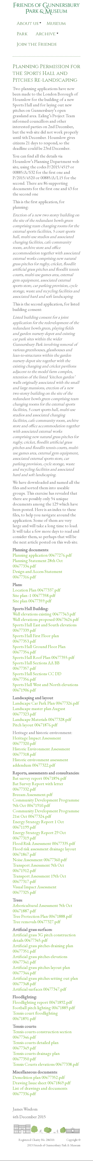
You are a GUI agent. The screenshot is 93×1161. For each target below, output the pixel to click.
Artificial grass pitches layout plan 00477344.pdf (41, 970)
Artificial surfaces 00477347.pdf (39, 989)
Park (22, 34)
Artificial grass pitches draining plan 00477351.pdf (43, 948)
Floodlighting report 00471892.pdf (42, 1002)
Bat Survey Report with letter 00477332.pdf (38, 786)
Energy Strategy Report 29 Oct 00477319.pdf (39, 835)
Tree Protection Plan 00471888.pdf (42, 916)
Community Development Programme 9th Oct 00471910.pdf (46, 802)
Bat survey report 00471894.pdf (39, 778)
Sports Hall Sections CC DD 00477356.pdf (37, 676)
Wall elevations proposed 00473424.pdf (46, 619)
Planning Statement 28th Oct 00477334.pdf (38, 563)
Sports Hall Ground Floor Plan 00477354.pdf (39, 649)
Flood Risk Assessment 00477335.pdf (44, 843)
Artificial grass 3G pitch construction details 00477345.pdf (44, 937)
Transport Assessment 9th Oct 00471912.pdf (38, 867)
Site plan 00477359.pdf (32, 601)
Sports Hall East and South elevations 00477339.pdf (45, 627)
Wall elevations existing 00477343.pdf (44, 614)
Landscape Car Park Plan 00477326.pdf (46, 703)
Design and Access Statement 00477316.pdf (37, 574)
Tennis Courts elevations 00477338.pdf (46, 1064)
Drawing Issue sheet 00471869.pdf (42, 1083)
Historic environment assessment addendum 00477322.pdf (40, 762)
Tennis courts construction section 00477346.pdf (42, 1034)
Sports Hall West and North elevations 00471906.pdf (45, 687)
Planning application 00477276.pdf (42, 555)
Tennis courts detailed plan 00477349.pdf (35, 1045)
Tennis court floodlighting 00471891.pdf (35, 1015)
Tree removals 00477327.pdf (36, 922)
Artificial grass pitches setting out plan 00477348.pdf (45, 981)
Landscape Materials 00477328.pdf (42, 719)
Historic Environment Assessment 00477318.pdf (41, 751)
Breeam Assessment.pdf (33, 794)
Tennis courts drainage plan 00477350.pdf (36, 1056)
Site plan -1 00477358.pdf (34, 595)
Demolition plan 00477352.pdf (39, 1077)
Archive (46, 34)
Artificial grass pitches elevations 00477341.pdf (40, 959)
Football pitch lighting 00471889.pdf (44, 1008)
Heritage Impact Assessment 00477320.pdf (37, 740)
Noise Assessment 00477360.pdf (40, 860)
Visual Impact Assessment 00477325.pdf (34, 889)
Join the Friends (36, 44)
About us (27, 23)
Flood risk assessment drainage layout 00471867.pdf (44, 851)
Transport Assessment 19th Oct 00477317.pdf (39, 878)
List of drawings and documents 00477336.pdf (40, 1091)
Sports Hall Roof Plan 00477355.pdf (43, 657)
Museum (56, 23)
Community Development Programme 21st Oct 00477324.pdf (46, 813)
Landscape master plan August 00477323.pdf (39, 711)
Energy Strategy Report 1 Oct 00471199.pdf (38, 824)
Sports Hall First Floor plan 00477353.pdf (36, 638)
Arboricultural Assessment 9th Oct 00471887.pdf (42, 908)
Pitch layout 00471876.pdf (35, 725)
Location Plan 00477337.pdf (36, 590)
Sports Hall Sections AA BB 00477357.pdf (36, 665)
